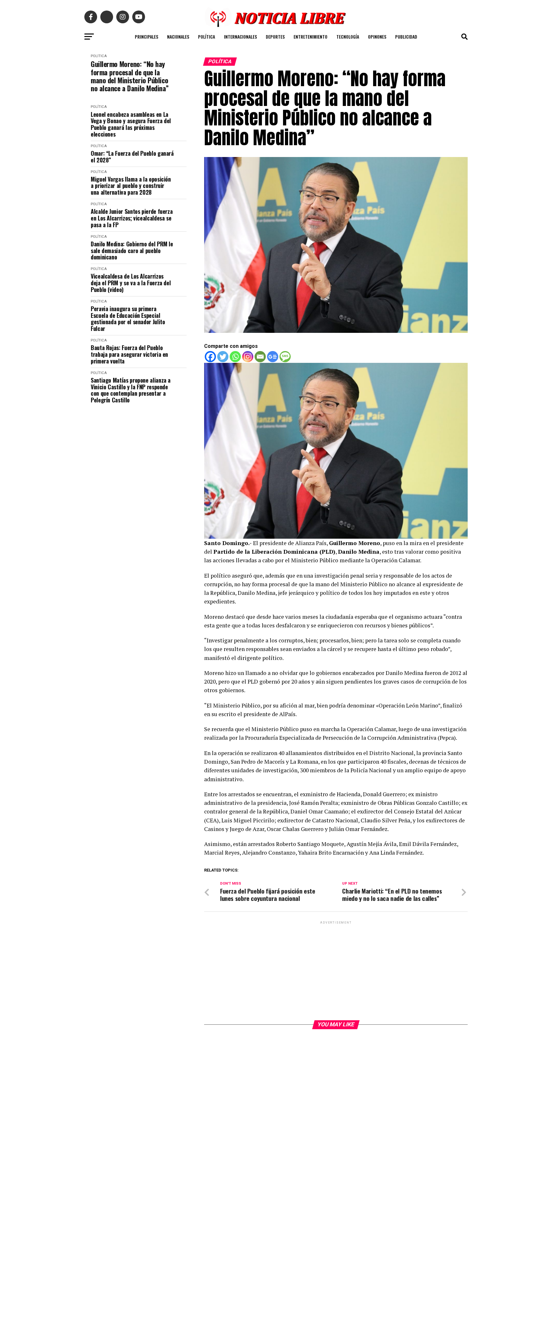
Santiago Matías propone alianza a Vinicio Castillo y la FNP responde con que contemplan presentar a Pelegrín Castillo (131, 390)
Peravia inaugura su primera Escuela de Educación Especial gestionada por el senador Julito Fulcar (128, 318)
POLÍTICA (206, 36)
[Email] (260, 356)
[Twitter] (222, 356)
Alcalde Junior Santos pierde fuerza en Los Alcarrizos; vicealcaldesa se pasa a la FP (131, 218)
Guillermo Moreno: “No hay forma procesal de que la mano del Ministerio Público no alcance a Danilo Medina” (129, 76)
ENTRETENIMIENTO (310, 36)
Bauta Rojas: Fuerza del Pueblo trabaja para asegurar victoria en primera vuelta (129, 354)
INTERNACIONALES (240, 36)
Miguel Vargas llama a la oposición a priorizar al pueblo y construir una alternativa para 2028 (131, 186)
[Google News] (272, 356)
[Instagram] (247, 356)
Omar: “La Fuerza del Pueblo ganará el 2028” (132, 156)
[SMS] (285, 356)
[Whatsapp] (235, 356)
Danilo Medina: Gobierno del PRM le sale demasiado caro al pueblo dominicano (132, 250)
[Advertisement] (336, 970)
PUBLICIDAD (406, 36)
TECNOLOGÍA (347, 36)
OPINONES (377, 36)
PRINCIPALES (146, 36)
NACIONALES (178, 36)
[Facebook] (210, 356)
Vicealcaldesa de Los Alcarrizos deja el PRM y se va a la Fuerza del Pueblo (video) (131, 283)
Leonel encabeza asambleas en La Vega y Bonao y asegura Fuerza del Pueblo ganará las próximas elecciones (131, 124)
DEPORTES (275, 36)
